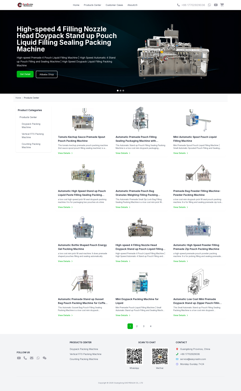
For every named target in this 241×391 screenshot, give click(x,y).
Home (76, 5)
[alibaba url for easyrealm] (222, 5)
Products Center (92, 5)
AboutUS (132, 5)
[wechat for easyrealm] (44, 358)
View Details (64, 153)
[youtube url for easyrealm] (216, 5)
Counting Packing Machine (31, 146)
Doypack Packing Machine (31, 125)
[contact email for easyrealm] (32, 358)
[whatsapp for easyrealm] (209, 5)
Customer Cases (114, 5)
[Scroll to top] (233, 385)
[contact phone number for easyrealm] (25, 358)
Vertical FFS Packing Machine (33, 136)
